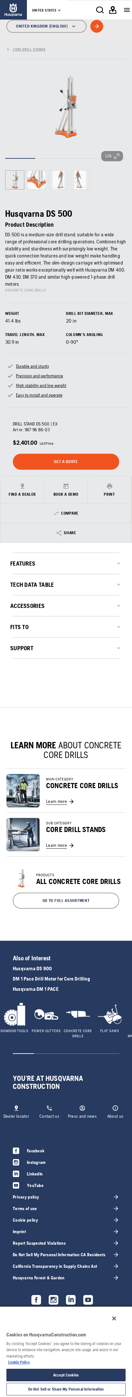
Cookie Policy (19, 1362)
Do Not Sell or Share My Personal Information (66, 1389)
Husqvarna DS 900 (32, 968)
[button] (66, 901)
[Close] (114, 1318)
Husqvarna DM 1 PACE (35, 989)
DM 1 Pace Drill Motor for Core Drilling (51, 979)
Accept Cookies (66, 1375)
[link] (13, 10)
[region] (66, 1351)
